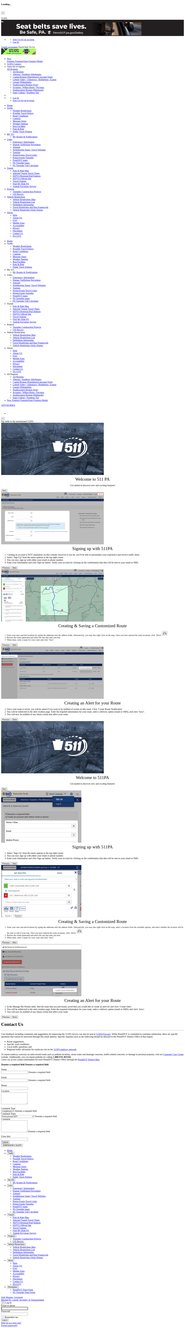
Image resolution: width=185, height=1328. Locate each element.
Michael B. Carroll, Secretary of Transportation (22, 1300)
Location (5, 1091)
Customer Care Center (173, 1054)
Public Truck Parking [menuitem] (22, 131)
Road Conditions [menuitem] (20, 116)
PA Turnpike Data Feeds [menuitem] (24, 1292)
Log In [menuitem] (16, 42)
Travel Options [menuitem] (19, 181)
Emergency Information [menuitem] (23, 142)
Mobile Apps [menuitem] (19, 223)
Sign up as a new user (11, 1323)
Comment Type (8, 1108)
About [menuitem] (10, 212)
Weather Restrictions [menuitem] (22, 110)
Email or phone (8, 1305)
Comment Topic (8, 1113)
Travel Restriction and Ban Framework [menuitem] (30, 207)
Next (4, 490)
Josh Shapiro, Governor (12, 1297)
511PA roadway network (65, 1049)
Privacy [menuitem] (16, 228)
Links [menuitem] (9, 139)
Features (25, 60)
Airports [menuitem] (16, 147)
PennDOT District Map (88, 1059)
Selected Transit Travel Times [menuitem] (26, 173)
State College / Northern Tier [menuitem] (26, 92)
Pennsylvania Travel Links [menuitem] (25, 155)
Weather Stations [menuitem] (20, 123)
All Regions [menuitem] (18, 72)
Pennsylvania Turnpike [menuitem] (23, 157)
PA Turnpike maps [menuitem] (21, 163)
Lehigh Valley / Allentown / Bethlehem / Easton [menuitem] (34, 79)
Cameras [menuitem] (17, 118)
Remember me (11, 1317)
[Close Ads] (2, 21)
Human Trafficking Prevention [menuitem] (27, 144)
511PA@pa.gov (103, 1034)
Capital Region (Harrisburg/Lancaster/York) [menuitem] (33, 77)
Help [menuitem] (15, 215)
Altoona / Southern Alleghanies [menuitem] (27, 74)
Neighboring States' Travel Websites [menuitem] (29, 150)
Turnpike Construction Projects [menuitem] (27, 191)
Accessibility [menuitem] (18, 225)
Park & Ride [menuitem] (18, 129)
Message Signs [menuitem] (19, 121)
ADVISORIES (8, 405)
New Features (27, 400)
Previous (6, 568)
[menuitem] (98, 39)
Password (5, 1311)
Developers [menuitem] (12, 1287)
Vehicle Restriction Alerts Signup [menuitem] (28, 210)
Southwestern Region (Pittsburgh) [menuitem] (28, 90)
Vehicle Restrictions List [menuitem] (24, 202)
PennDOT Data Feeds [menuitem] (23, 1290)
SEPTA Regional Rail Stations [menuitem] (27, 176)
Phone (4, 1085)
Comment (5, 1119)
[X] (2, 408)
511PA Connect (14, 64)
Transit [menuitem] (10, 168)
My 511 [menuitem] (10, 134)
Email (4, 1077)
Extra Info (5, 1136)
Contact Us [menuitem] (18, 233)
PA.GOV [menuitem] (17, 236)
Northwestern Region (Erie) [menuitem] (25, 85)
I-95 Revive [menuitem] (18, 194)
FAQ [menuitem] (15, 220)
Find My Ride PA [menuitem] (21, 184)
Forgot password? (9, 1325)
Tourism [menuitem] (16, 152)
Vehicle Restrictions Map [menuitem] (24, 199)
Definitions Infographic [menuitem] (23, 204)
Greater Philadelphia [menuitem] (22, 82)
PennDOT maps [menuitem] (20, 160)
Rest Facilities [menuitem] (19, 126)
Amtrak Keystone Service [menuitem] (24, 186)
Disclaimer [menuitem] (18, 231)
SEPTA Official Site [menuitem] (22, 178)
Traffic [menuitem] (10, 108)
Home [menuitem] (10, 105)
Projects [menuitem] (10, 189)
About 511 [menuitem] (17, 218)
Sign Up (24, 39)
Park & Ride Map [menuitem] (21, 171)
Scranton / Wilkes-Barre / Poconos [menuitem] (28, 87)
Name (4, 1069)
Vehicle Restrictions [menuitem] (16, 197)
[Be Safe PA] (92, 29)
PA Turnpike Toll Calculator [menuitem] (25, 165)
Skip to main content (10, 16)
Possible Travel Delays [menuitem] (23, 113)
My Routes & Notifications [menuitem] (25, 137)
